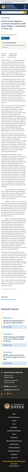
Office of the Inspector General (14, 440)
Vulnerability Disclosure (14, 451)
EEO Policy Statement (14, 447)
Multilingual (14, 454)
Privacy (14, 434)
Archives (14, 420)
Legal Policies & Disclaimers (14, 430)
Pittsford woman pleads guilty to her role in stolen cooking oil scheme (14, 339)
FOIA (14, 424)
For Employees (14, 437)
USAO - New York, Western (8, 299)
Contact (13, 465)
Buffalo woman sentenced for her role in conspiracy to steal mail (14, 357)
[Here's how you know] (14, 2)
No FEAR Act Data (14, 444)
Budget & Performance (14, 417)
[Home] (9, 8)
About (14, 413)
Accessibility (14, 427)
